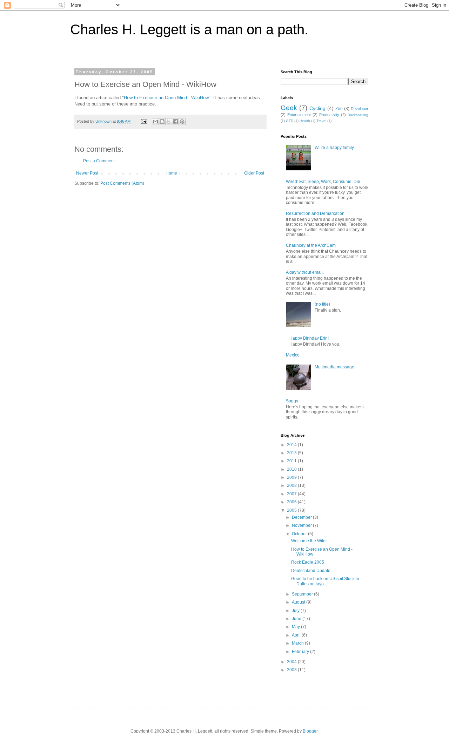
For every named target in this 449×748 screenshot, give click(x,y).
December (302, 517)
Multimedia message (334, 367)
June (297, 618)
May (296, 626)
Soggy (292, 401)
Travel (321, 121)
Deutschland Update (310, 570)
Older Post (254, 173)
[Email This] (155, 121)
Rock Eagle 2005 (307, 562)
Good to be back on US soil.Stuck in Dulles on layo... (325, 581)
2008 (292, 485)
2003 (292, 669)
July (296, 610)
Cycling (317, 108)
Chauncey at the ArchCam (311, 245)
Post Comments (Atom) (122, 183)
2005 (292, 510)
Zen (339, 108)
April (297, 635)
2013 (292, 452)
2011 (292, 460)
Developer (359, 109)
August (299, 602)
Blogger (310, 731)
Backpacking (358, 115)
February (301, 651)
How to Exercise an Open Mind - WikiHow (166, 97)
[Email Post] (143, 121)
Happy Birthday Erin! (309, 338)
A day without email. (305, 272)
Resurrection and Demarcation (315, 213)
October (300, 533)
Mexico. (293, 355)
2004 (292, 661)
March (298, 643)
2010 (292, 469)
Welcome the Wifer (309, 540)
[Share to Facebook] (175, 121)
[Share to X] (168, 121)
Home (171, 173)
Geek (289, 107)
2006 (292, 501)
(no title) (322, 304)
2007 (292, 493)
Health (305, 121)
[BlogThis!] (162, 121)
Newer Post (87, 173)
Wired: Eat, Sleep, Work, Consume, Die (323, 181)
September (303, 594)
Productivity (329, 115)
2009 (292, 477)
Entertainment (299, 115)
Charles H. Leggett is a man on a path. (189, 29)
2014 (292, 444)
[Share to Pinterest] (182, 121)
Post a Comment (99, 160)
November (302, 525)
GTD (289, 121)
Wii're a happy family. (335, 147)
